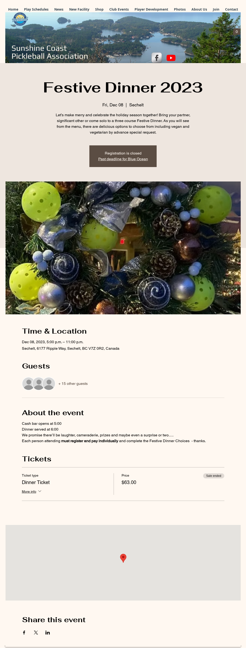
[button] (237, 30)
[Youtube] (171, 57)
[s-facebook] (156, 57)
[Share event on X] (36, 632)
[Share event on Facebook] (24, 632)
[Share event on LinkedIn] (47, 632)
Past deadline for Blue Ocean (123, 159)
